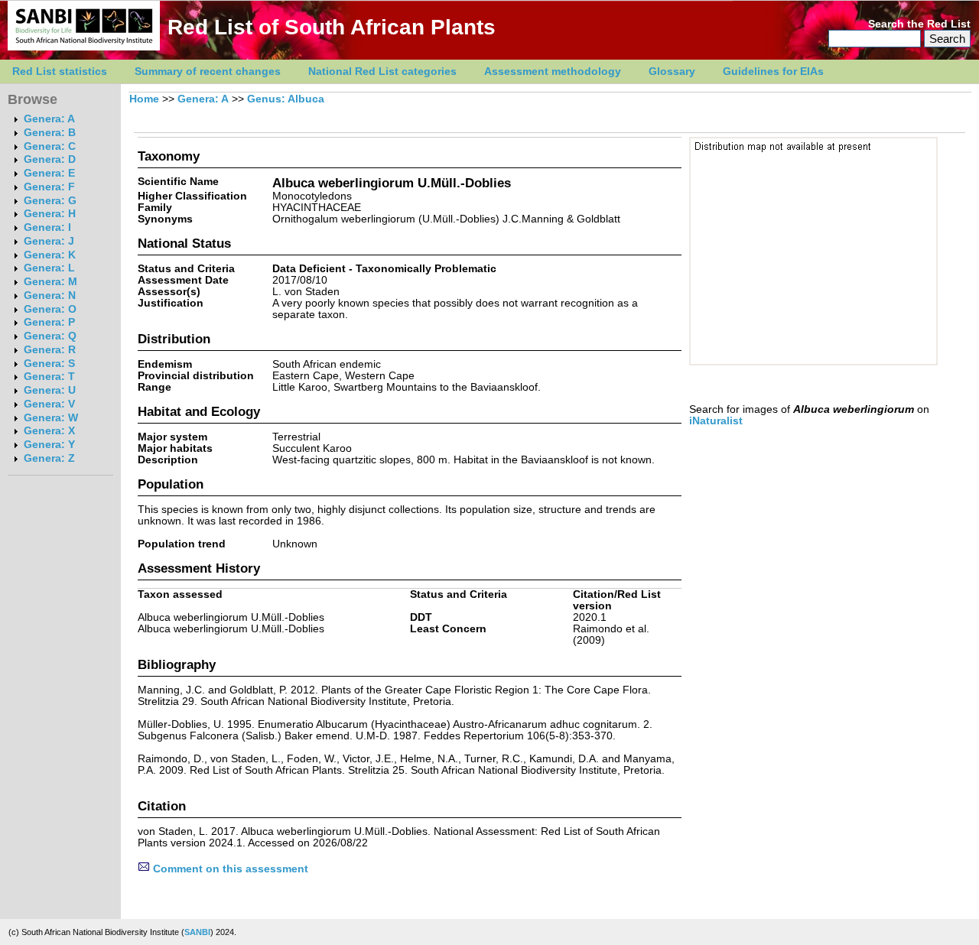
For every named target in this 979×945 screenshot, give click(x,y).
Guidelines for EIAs (773, 71)
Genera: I (47, 227)
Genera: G (50, 200)
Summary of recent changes (208, 71)
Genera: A (49, 119)
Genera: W (51, 418)
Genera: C (50, 146)
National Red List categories (382, 71)
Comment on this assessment (229, 869)
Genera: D (50, 159)
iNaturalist (716, 421)
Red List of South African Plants (332, 27)
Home (144, 99)
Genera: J (49, 241)
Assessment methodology (552, 71)
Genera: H (50, 213)
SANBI (197, 932)
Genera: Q (50, 336)
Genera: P (49, 322)
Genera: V (49, 404)
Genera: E (49, 173)
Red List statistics (59, 71)
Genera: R (50, 350)
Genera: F (49, 187)
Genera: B (50, 132)
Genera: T (49, 376)
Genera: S (49, 363)
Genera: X (49, 431)
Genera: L (49, 268)
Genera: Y (49, 444)
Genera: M (50, 281)
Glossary (672, 71)
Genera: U (50, 390)
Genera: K (50, 255)
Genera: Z (49, 458)
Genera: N (50, 295)
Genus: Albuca (285, 99)
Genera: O (50, 309)
